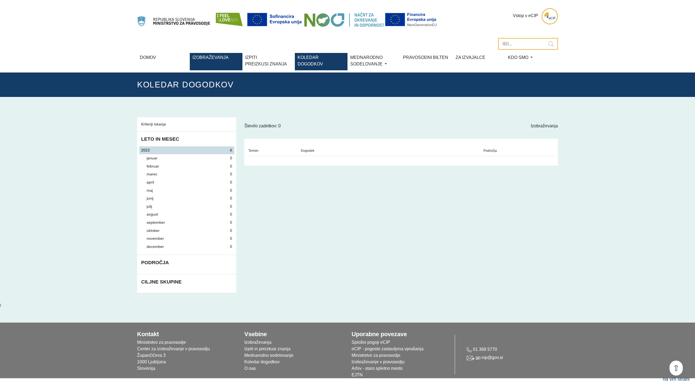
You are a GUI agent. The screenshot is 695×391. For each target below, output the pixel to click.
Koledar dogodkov (262, 362)
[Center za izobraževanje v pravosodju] (174, 16)
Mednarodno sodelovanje (268, 355)
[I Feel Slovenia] (228, 16)
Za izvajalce (470, 57)
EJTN (357, 375)
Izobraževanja (210, 57)
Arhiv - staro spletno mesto (377, 368)
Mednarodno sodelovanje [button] (367, 60)
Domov (148, 57)
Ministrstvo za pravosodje (376, 355)
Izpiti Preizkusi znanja (266, 60)
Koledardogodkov (310, 60)
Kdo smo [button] (518, 57)
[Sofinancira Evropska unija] (275, 19)
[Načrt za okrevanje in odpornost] (344, 19)
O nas (250, 368)
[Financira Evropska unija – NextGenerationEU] (411, 19)
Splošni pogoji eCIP (371, 342)
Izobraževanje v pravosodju (378, 362)
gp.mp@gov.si (489, 357)
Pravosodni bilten (425, 57)
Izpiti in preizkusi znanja (267, 348)
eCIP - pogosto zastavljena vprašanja (388, 348)
